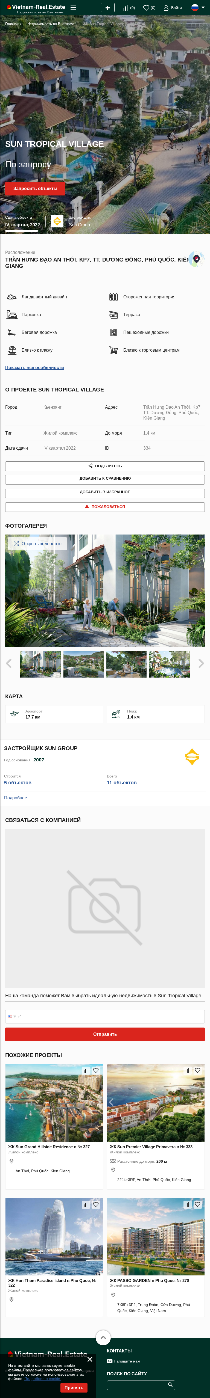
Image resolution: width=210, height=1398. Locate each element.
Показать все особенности (34, 367)
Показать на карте (196, 258)
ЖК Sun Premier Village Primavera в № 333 (151, 1146)
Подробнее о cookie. (42, 1378)
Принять (74, 1387)
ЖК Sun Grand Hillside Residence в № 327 (49, 1146)
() (132, 7)
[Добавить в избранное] (96, 1071)
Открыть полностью (42, 543)
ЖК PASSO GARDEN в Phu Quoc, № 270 (149, 1280)
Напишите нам (127, 1361)
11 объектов (122, 782)
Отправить (105, 1034)
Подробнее (15, 798)
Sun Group (79, 224)
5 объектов (17, 782)
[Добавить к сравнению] (86, 1071)
